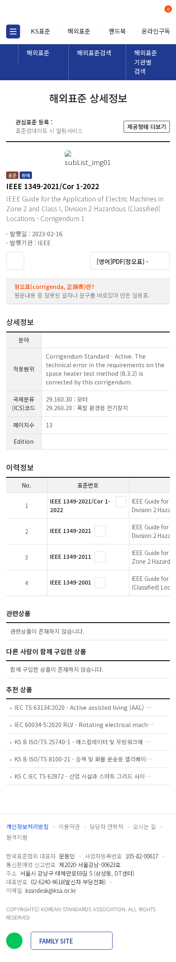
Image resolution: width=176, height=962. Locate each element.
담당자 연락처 (106, 826)
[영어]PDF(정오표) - (122, 261)
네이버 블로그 (14, 941)
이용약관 (69, 826)
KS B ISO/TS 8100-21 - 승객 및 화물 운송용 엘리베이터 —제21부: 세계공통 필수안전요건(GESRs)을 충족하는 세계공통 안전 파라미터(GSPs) (84, 759)
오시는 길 (144, 826)
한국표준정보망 (43, 12)
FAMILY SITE (56, 941)
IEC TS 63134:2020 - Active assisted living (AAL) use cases (84, 707)
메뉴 (13, 31)
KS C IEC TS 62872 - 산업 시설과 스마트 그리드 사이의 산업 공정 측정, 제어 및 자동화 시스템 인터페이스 (84, 776)
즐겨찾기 (15, 261)
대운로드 (56, 260)
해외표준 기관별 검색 (145, 61)
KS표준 (40, 31)
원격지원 (16, 837)
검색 (134, 12)
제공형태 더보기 (146, 126)
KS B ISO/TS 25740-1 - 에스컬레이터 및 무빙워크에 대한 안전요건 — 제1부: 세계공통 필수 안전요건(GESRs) (84, 742)
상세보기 (120, 501)
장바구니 (167, 9)
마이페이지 (148, 12)
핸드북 (117, 31)
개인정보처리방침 (27, 826)
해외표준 (79, 31)
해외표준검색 (94, 52)
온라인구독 (156, 31)
